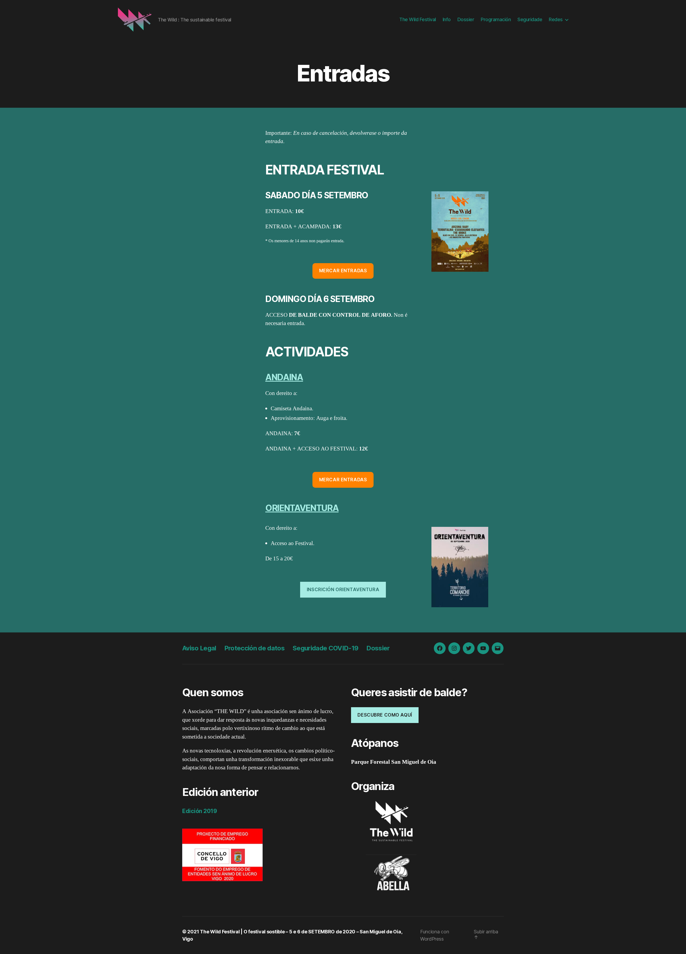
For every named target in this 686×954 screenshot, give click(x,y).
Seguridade (529, 19)
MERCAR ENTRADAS (343, 270)
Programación (496, 19)
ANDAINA (284, 377)
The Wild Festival (417, 19)
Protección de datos (254, 648)
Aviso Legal (199, 648)
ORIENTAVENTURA (301, 508)
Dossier (465, 19)
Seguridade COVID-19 (325, 648)
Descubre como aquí (384, 715)
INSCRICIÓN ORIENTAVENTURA (343, 589)
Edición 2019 (199, 811)
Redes (556, 19)
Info (447, 19)
